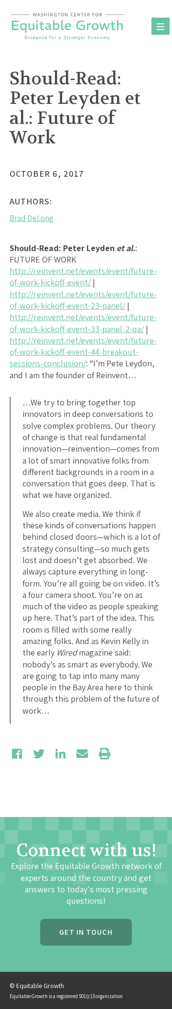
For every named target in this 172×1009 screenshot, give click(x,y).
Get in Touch (85, 932)
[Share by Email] (82, 753)
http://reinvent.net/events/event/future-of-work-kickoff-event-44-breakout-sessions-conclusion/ (83, 352)
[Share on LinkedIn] (60, 753)
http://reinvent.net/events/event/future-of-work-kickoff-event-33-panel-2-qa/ (83, 323)
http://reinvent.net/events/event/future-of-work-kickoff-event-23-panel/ (83, 300)
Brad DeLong (32, 218)
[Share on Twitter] (38, 753)
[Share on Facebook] (17, 753)
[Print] (104, 753)
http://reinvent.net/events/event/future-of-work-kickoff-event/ (83, 276)
